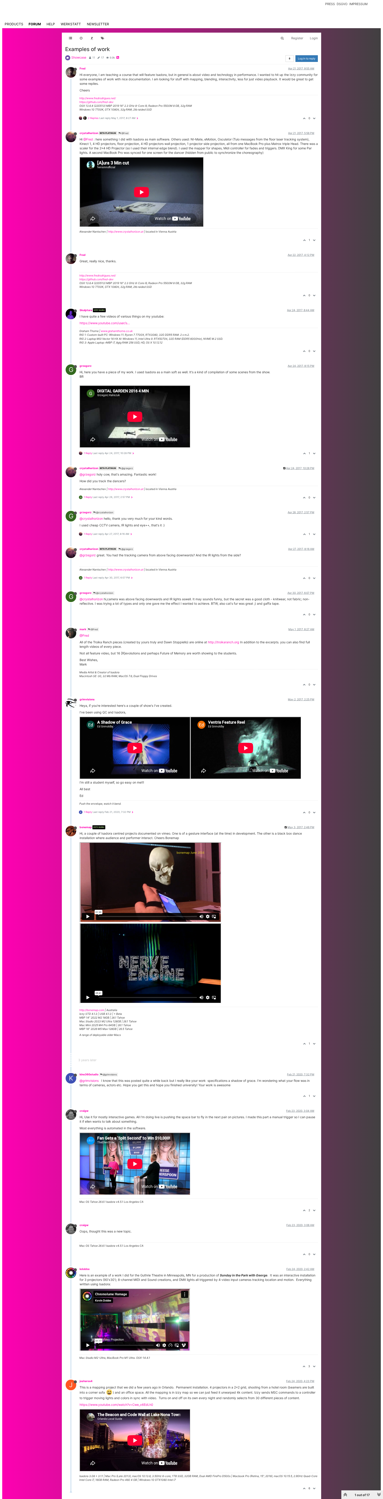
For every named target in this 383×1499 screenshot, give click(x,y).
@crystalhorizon (104, 512)
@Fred (124, 133)
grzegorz (86, 365)
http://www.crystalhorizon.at (125, 231)
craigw (84, 1110)
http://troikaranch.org (223, 642)
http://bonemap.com (91, 1010)
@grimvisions (109, 1074)
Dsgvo (342, 4)
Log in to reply (306, 58)
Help (51, 24)
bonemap (86, 827)
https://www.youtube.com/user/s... (105, 323)
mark (83, 629)
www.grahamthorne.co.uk (117, 331)
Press (330, 4)
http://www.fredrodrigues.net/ (97, 98)
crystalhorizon (89, 133)
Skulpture (86, 310)
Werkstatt (71, 24)
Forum (35, 24)
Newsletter (98, 24)
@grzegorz (127, 468)
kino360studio (89, 1074)
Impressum (358, 4)
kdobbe (85, 1269)
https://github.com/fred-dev (96, 102)
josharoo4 (86, 1381)
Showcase (78, 57)
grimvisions (87, 699)
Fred (83, 68)
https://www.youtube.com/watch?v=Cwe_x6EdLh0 (116, 1404)
